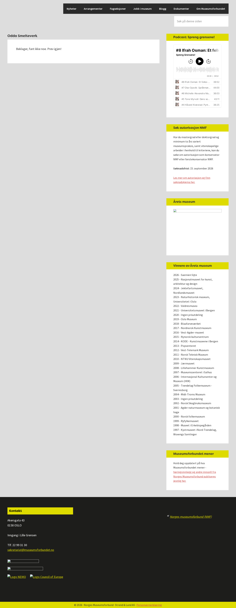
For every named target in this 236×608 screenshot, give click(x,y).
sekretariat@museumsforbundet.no (30, 550)
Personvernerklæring (149, 605)
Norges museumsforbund (19, 15)
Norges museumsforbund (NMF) (191, 517)
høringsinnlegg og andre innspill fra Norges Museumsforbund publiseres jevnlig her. (194, 476)
